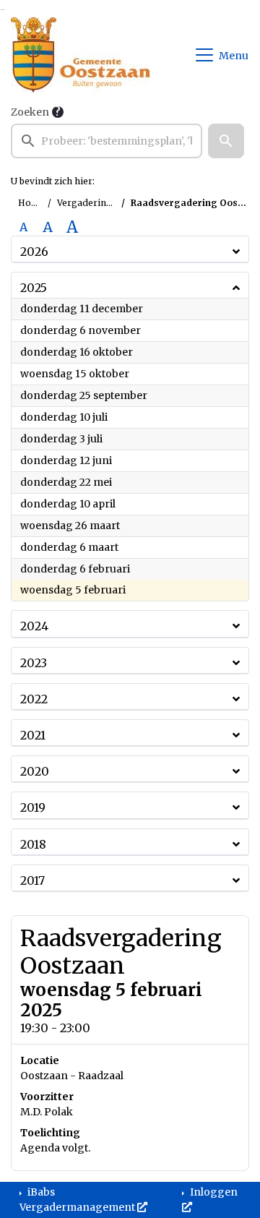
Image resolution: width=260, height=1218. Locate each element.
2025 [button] (33, 287)
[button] (226, 141)
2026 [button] (34, 251)
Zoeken (30, 112)
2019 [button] (33, 807)
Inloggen (213, 1191)
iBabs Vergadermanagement (78, 1199)
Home (31, 202)
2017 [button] (32, 880)
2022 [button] (34, 699)
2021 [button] (33, 735)
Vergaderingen (90, 202)
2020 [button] (34, 771)
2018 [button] (33, 844)
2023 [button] (33, 663)
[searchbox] (106, 141)
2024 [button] (34, 626)
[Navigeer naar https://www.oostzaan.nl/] (80, 55)
